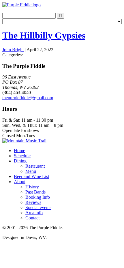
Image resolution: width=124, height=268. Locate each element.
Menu (30, 171)
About (19, 181)
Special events (38, 207)
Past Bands (35, 191)
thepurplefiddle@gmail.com (27, 97)
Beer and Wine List (31, 176)
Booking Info (37, 197)
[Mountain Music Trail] (24, 140)
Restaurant (35, 166)
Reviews (33, 202)
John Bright (13, 49)
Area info (34, 212)
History (32, 186)
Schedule (22, 155)
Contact (32, 217)
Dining (20, 160)
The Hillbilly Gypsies (43, 35)
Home (19, 150)
